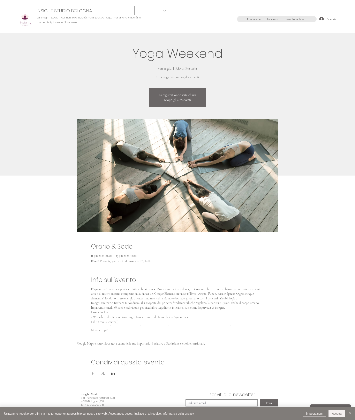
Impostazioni (314, 413)
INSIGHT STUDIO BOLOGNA (64, 11)
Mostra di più (99, 330)
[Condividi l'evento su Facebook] (93, 373)
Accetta (337, 413)
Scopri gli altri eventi (177, 100)
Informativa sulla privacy (178, 413)
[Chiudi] (350, 413)
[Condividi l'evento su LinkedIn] (113, 373)
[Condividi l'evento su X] (103, 373)
